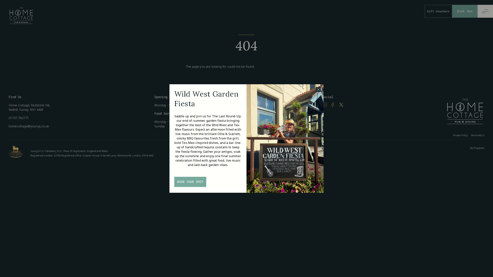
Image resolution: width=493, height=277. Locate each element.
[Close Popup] (318, 89)
